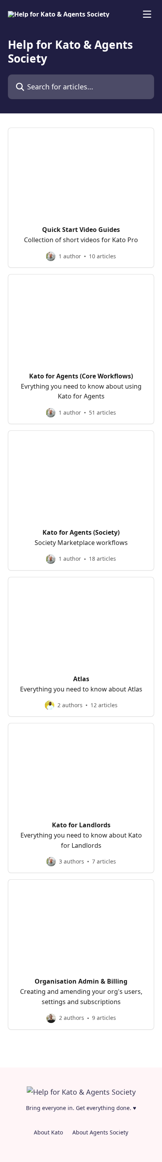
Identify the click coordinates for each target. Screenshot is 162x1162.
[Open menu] (147, 14)
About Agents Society (100, 1132)
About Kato (48, 1132)
